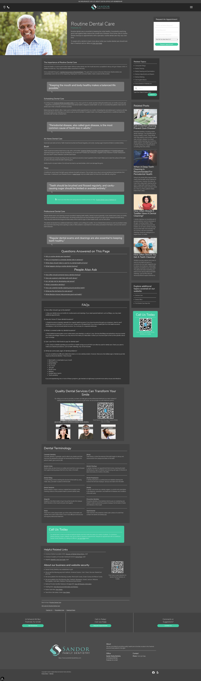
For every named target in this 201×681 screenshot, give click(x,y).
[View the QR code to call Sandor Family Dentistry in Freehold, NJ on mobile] (145, 330)
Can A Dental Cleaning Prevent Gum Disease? (145, 127)
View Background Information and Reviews (66, 587)
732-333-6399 (81, 538)
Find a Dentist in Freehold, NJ (143, 83)
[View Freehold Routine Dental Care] (33, 54)
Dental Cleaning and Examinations (145, 71)
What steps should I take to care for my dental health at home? (67, 263)
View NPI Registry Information (83, 584)
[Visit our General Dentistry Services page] (63, 438)
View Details (59, 589)
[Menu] (191, 7)
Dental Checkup (139, 68)
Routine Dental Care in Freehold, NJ (106, 199)
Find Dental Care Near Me (142, 303)
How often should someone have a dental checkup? (63, 275)
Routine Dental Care (55, 602)
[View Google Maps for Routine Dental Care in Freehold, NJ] (71, 420)
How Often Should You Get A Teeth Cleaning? (145, 256)
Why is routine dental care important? (58, 256)
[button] (4, 7)
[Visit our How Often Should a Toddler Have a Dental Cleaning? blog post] (145, 209)
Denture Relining (139, 77)
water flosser (76, 174)
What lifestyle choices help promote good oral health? (64, 294)
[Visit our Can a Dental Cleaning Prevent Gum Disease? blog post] (145, 124)
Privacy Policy (45, 673)
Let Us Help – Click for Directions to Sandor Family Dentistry (71, 422)
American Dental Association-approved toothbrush (95, 150)
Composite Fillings (140, 65)
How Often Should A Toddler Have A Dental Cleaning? (145, 213)
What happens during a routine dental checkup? (62, 266)
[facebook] (153, 673)
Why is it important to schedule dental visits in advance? (64, 259)
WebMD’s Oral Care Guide (58, 559)
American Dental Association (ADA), (64, 103)
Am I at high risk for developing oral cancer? (60, 281)
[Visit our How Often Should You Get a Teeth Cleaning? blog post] (145, 253)
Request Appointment (100, 625)
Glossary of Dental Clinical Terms (75, 554)
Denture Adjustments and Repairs (144, 74)
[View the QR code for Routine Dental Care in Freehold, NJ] (105, 418)
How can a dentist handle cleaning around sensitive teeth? (65, 288)
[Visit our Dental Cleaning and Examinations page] (85, 438)
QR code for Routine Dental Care (51, 606)
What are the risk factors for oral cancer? (59, 291)
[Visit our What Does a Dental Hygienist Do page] (108, 438)
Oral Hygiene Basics (141, 79)
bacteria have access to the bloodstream (71, 72)
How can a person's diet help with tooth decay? (61, 278)
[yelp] (157, 673)
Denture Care (139, 295)
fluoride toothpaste (118, 150)
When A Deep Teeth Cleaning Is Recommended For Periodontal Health (144, 170)
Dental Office (138, 299)
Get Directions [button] (32, 625)
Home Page (78, 557)
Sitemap (51, 673)
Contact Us (168, 625)
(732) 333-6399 (97, 43)
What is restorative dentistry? (55, 284)
